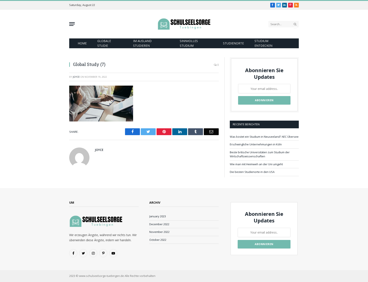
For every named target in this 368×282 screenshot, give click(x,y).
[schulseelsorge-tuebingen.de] (184, 24)
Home (82, 43)
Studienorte (233, 43)
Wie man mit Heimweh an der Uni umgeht (256, 164)
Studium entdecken (263, 43)
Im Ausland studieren (142, 43)
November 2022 (159, 232)
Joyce (76, 76)
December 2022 (159, 224)
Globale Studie (104, 43)
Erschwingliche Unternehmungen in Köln (256, 144)
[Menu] (72, 24)
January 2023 (157, 216)
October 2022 (157, 240)
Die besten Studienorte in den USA (252, 172)
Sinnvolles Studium (189, 43)
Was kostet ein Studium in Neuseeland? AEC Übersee (264, 137)
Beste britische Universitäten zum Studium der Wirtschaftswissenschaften (260, 154)
